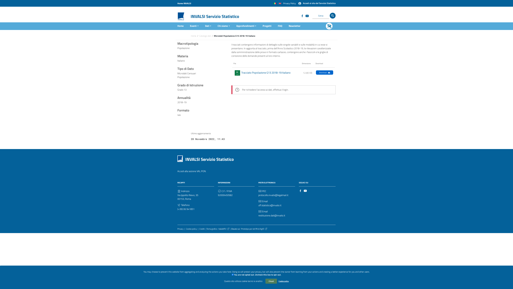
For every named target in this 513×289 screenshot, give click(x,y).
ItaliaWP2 (222, 228)
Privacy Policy (289, 3)
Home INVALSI (184, 3)
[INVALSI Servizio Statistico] (181, 16)
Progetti (267, 26)
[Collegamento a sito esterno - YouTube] (307, 15)
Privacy (180, 228)
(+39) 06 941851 (186, 209)
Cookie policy (284, 281)
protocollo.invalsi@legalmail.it (273, 195)
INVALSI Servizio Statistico (215, 16)
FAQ (280, 26)
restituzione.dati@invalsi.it (271, 215)
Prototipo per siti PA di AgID (252, 228)
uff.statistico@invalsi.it (269, 205)
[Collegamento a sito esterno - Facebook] (302, 15)
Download (323, 72)
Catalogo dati (205, 35)
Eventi (193, 26)
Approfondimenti (245, 26)
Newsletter (294, 26)
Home (180, 26)
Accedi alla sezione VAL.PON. (191, 171)
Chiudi (271, 281)
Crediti (202, 228)
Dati (207, 26)
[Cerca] (333, 16)
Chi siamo (223, 26)
